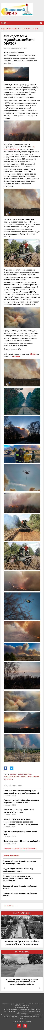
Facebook (16, 356)
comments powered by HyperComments (20, 848)
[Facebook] (19, 1026)
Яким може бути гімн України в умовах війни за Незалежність (22, 943)
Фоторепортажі (22, 952)
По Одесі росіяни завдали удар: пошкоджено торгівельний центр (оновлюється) (18, 878)
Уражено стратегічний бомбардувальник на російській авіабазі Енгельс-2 (21, 801)
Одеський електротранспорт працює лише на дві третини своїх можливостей (21, 791)
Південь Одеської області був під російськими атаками (18, 869)
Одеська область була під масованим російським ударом (20, 862)
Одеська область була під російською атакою (20, 887)
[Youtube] (25, 1026)
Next (39, 988)
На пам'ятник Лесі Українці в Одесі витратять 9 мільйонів (19, 811)
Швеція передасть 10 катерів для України (22, 841)
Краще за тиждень (22, 913)
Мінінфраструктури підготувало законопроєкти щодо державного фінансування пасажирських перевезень (21, 821)
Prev (4, 988)
